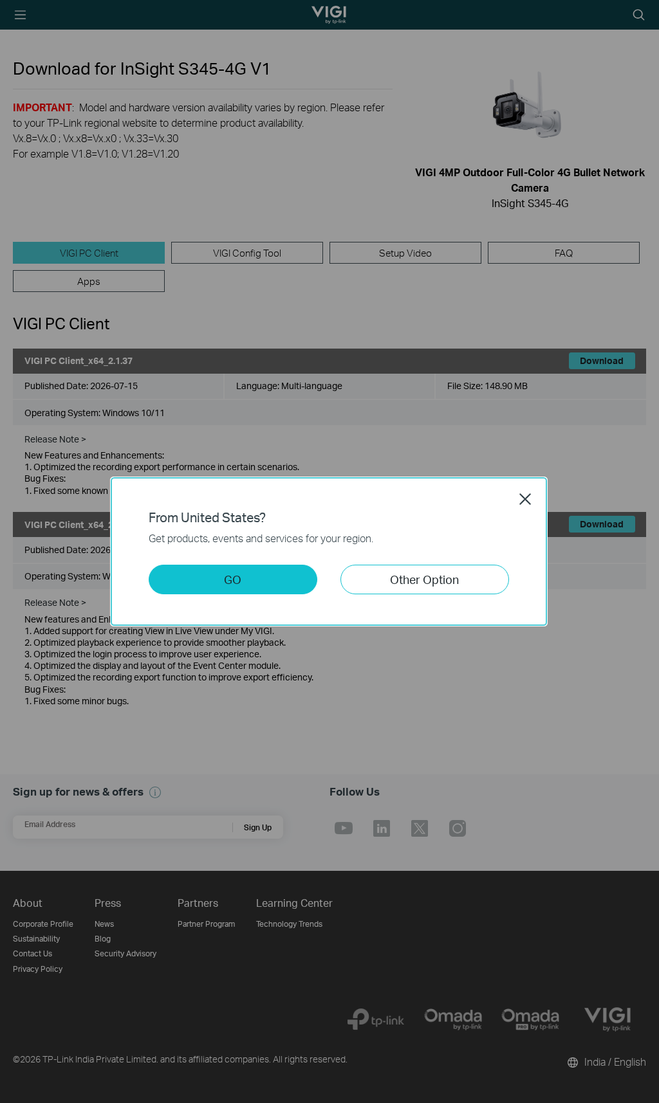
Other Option (424, 579)
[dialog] (329, 551)
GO (232, 579)
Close (525, 499)
